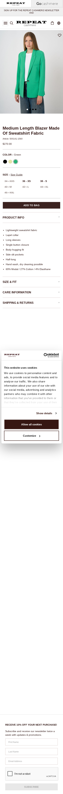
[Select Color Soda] (10, 161)
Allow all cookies (31, 424)
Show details (44, 413)
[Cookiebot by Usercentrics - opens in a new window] (44, 355)
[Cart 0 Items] (52, 23)
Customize (29, 435)
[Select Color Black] (5, 161)
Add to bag (31, 205)
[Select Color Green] (15, 161)
